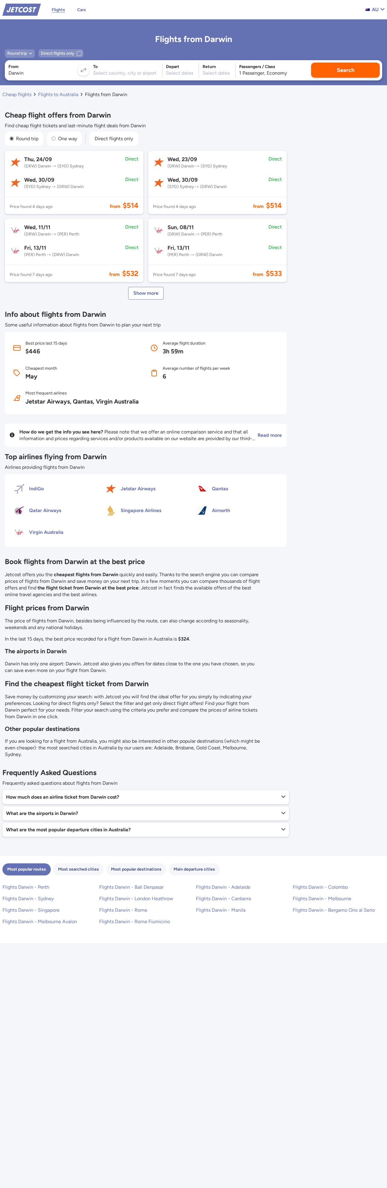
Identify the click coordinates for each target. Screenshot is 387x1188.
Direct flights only (114, 138)
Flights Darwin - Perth (25, 887)
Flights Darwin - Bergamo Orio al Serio (334, 910)
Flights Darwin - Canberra (223, 898)
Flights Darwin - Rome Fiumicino (134, 921)
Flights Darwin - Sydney (28, 898)
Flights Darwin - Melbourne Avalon (39, 921)
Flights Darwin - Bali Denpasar (131, 887)
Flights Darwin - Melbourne (322, 898)
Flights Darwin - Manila (221, 910)
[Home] (21, 9)
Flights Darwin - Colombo (320, 887)
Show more (145, 293)
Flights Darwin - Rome (123, 910)
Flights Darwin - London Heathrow (136, 898)
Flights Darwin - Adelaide (223, 887)
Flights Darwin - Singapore (31, 910)
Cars (81, 9)
